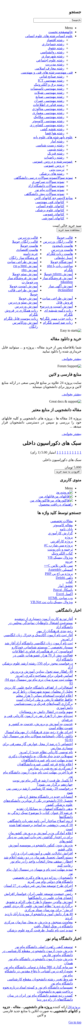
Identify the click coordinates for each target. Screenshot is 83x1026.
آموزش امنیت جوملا (24, 286)
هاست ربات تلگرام (60, 254)
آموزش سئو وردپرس (23, 302)
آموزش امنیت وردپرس (56, 306)
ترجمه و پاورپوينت (60, 549)
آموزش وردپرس (26, 306)
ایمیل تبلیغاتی (63, 258)
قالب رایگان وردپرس (58, 241)
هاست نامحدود (62, 245)
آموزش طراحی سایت (22, 262)
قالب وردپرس (28, 237)
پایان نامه (66, 529)
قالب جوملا (65, 237)
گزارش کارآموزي (60, 533)
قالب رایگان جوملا (25, 241)
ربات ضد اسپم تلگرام (58, 322)
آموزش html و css (25, 266)
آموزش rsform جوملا (58, 274)
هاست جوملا (29, 245)
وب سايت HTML (60, 598)
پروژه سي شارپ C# (58, 545)
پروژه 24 (73, 1007)
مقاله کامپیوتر (63, 525)
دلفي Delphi (64, 577)
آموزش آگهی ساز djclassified (60, 288)
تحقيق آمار (65, 586)
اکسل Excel (64, 594)
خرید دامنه (30, 254)
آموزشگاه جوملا (61, 262)
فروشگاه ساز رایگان (23, 258)
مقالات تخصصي (61, 521)
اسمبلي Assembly (60, 569)
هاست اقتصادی (27, 249)
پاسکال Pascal (63, 590)
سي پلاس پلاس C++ (58, 565)
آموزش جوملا (28, 298)
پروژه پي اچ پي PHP (59, 573)
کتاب (69, 582)
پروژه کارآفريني (61, 541)
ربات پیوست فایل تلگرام (21, 318)
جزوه (69, 561)
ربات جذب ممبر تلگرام (57, 318)
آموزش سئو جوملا (25, 274)
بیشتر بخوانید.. (71, 359)
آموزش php (29, 270)
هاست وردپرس (62, 249)
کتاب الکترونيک (62, 553)
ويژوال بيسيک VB (60, 557)
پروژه (69, 537)
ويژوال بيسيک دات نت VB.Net (51, 602)
